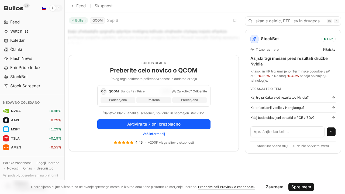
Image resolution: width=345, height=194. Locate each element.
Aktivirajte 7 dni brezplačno (154, 124)
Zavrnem (274, 186)
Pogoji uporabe (47, 163)
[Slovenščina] (43, 8)
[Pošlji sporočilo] (331, 132)
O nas (27, 168)
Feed (81, 5)
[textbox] (287, 131)
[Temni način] (56, 8)
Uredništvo (45, 168)
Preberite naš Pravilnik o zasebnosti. (226, 187)
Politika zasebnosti (17, 163)
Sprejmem (301, 186)
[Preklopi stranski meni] (65, 97)
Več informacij (154, 134)
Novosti (13, 168)
